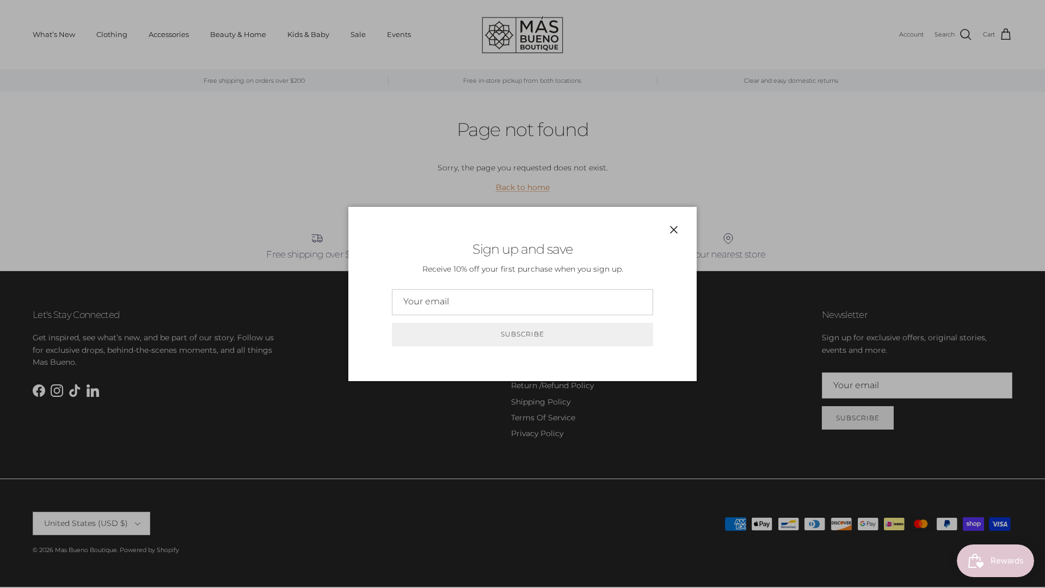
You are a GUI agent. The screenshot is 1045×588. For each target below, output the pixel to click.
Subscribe (522, 334)
